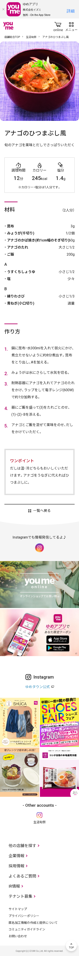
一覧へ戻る (41, 511)
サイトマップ (18, 909)
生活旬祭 (31, 37)
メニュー (71, 26)
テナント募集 (20, 896)
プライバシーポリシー (24, 916)
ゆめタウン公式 (37, 687)
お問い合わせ (18, 936)
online (58, 26)
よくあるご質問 (22, 876)
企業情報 (16, 855)
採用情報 (16, 866)
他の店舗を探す (22, 845)
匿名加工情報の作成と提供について (33, 922)
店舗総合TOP (12, 37)
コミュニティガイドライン (27, 929)
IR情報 (14, 886)
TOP (71, 945)
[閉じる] (3, 9)
